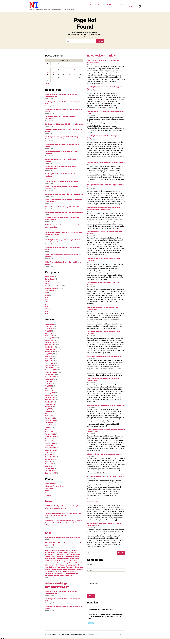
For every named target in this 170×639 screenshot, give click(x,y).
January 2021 (49, 445)
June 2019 (48, 452)
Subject (89, 577)
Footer (47, 283)
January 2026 (49, 340)
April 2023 (48, 413)
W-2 (46, 297)
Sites (48, 532)
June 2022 (48, 425)
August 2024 (49, 379)
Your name (90, 564)
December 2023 (50, 397)
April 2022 (48, 429)
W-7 (46, 309)
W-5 (46, 304)
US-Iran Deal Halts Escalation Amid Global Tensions (62, 181)
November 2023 (50, 400)
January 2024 (49, 395)
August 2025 (49, 351)
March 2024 (49, 390)
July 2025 (48, 354)
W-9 (46, 313)
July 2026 (48, 326)
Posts (132, 5)
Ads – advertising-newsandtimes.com (57, 585)
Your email (90, 570)
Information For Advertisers (108, 5)
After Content (49, 277)
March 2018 (49, 464)
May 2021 (48, 438)
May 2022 (48, 427)
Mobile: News (120, 5)
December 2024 (50, 370)
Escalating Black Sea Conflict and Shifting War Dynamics (64, 212)
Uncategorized (50, 290)
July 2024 (48, 381)
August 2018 (49, 459)
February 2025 (50, 365)
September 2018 (50, 457)
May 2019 (48, 455)
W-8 (46, 311)
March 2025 (49, 363)
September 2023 (50, 404)
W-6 (46, 306)
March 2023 (49, 416)
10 (47, 72)
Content (47, 281)
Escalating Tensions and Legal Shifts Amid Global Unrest (64, 194)
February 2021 (50, 443)
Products (131, 7)
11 (53, 72)
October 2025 (49, 347)
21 (69, 75)
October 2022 (49, 422)
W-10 (47, 295)
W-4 (46, 302)
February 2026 (50, 338)
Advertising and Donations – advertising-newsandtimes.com (67, 634)
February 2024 (50, 393)
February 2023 (50, 418)
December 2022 (50, 420)
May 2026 (48, 331)
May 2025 (48, 358)
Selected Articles (51, 288)
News (127, 5)
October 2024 (49, 374)
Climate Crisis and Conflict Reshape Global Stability (62, 207)
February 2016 (50, 471)
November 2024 (50, 372)
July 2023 (48, 409)
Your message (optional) (93, 583)
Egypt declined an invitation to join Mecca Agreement (62, 537)
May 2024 (48, 386)
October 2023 (49, 402)
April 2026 (48, 333)
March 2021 (49, 441)
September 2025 (50, 349)
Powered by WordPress (92, 634)
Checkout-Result (94, 5)
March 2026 (49, 335)
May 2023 (48, 411)
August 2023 (49, 406)
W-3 (46, 300)
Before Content (50, 279)
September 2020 (50, 448)
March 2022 (49, 432)
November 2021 (50, 436)
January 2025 (49, 368)
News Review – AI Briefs (53, 286)
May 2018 (48, 461)
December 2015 (50, 473)
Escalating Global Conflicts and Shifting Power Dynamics (64, 124)
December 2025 (50, 342)
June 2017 (48, 466)
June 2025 (48, 356)
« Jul (47, 83)
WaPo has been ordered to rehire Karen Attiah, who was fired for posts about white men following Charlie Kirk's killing (63, 523)
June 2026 (48, 329)
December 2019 (50, 450)
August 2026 (49, 324)
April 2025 (48, 361)
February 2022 (50, 434)
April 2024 (48, 388)
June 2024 (48, 384)
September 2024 (50, 377)
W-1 (46, 293)
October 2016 (49, 468)
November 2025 (50, 345)
